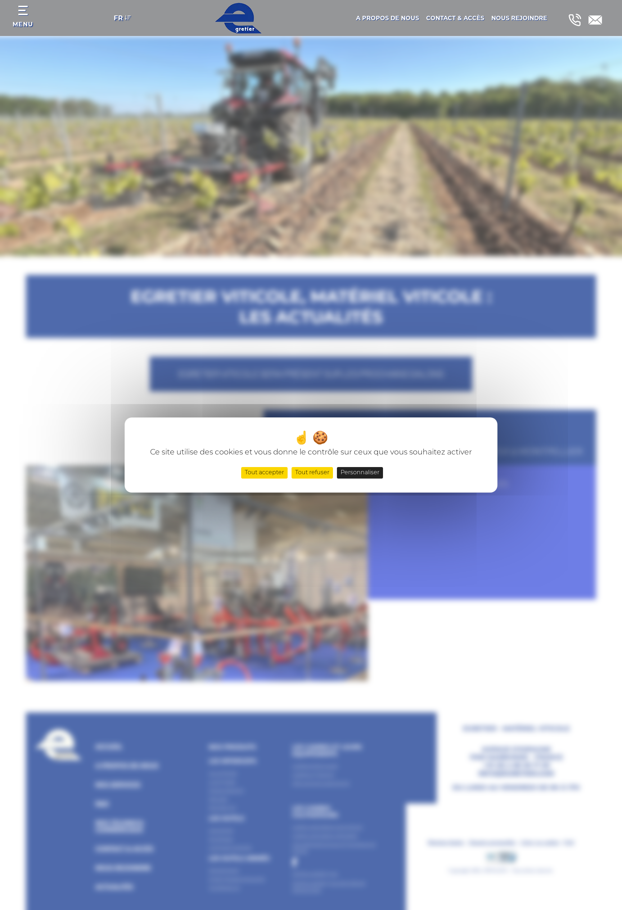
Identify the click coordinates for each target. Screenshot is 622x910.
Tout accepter (264, 473)
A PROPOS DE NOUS (387, 18)
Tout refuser (312, 473)
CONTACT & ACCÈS (455, 18)
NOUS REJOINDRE (519, 18)
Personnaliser (360, 473)
